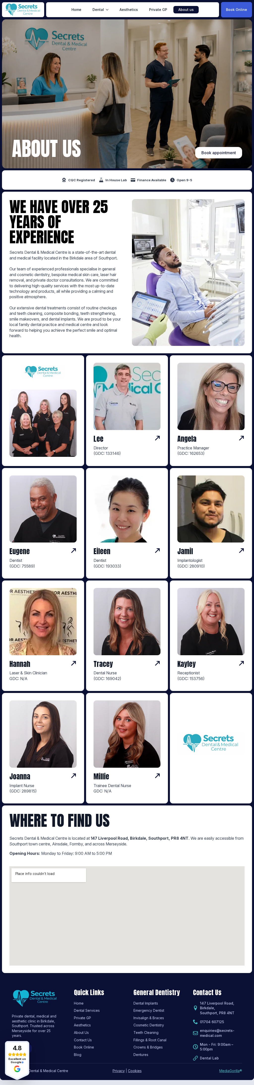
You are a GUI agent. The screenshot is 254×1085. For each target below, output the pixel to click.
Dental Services (87, 1010)
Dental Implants (145, 1003)
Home (76, 9)
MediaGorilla (229, 1071)
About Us (81, 1032)
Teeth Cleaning (146, 1032)
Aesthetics (129, 9)
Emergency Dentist (148, 1010)
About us (186, 9)
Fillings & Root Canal (149, 1040)
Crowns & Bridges (148, 1047)
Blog (77, 1054)
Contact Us (83, 1040)
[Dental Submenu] (108, 9)
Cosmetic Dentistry (148, 1025)
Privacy (119, 1071)
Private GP (158, 9)
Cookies (135, 1071)
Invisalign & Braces (148, 1018)
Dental (98, 9)
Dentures (140, 1054)
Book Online (84, 1047)
